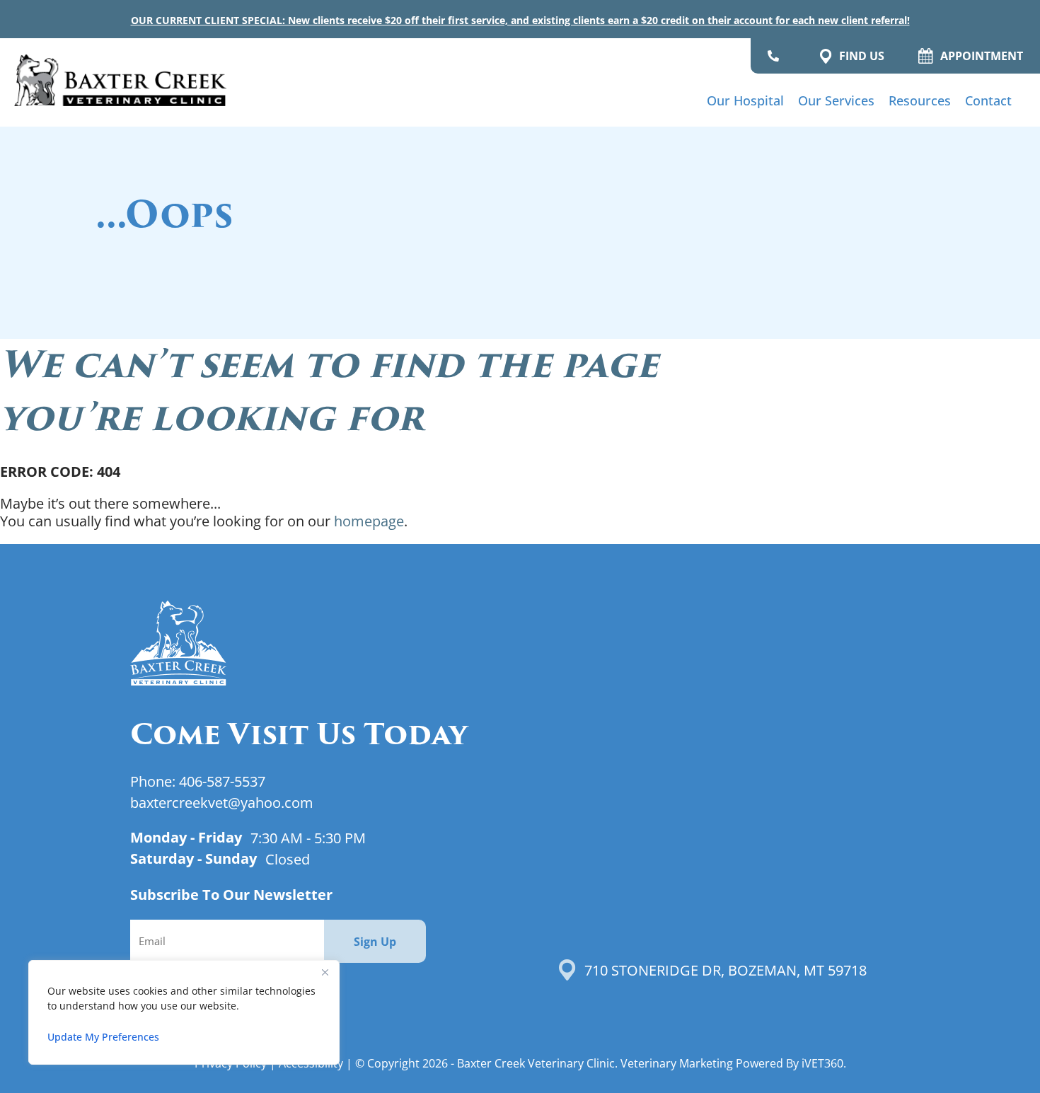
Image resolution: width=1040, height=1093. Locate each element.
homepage (369, 521)
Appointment (981, 55)
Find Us (861, 55)
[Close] (324, 972)
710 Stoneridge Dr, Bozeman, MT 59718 (725, 970)
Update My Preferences (103, 1036)
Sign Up (375, 941)
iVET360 (822, 1063)
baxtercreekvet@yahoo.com (221, 802)
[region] (184, 1012)
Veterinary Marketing (676, 1063)
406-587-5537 (222, 781)
